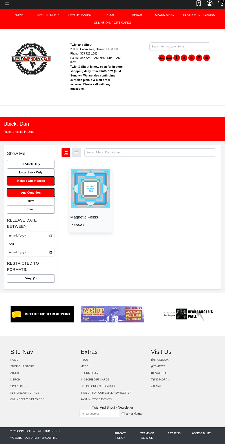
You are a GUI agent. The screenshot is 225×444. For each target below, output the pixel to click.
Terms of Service (147, 435)
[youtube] (191, 58)
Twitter (160, 366)
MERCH (137, 14)
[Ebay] (161, 58)
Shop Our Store (22, 366)
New (31, 201)
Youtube (160, 373)
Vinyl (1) (30, 278)
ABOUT (109, 14)
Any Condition (31, 192)
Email (158, 386)
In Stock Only (31, 164)
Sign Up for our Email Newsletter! (106, 392)
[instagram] (199, 58)
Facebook (161, 359)
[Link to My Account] (210, 4)
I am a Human (133, 413)
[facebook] (176, 58)
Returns (174, 433)
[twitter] (184, 58)
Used (30, 209)
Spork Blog (164, 14)
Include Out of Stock (31, 180)
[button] (48, 15)
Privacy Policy (120, 435)
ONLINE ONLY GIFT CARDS (112, 22)
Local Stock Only (30, 172)
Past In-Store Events (96, 399)
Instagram (162, 379)
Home (14, 359)
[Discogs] (169, 58)
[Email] (206, 58)
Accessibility (201, 433)
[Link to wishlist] (199, 4)
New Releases (79, 14)
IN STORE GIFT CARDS (199, 14)
